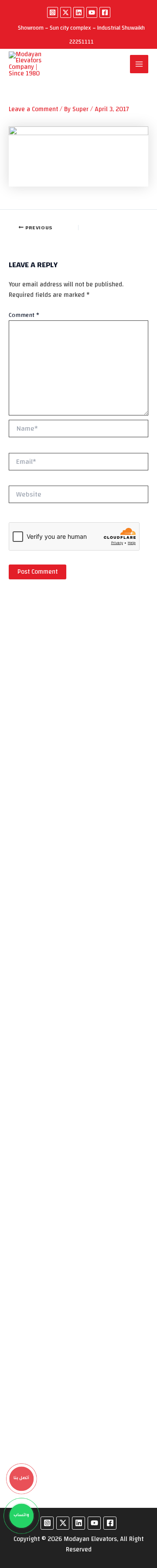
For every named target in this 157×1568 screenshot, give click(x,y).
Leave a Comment (33, 109)
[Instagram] (52, 12)
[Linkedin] (78, 12)
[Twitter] (65, 12)
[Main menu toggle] (139, 64)
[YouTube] (91, 12)
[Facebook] (104, 12)
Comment (24, 315)
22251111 (81, 42)
